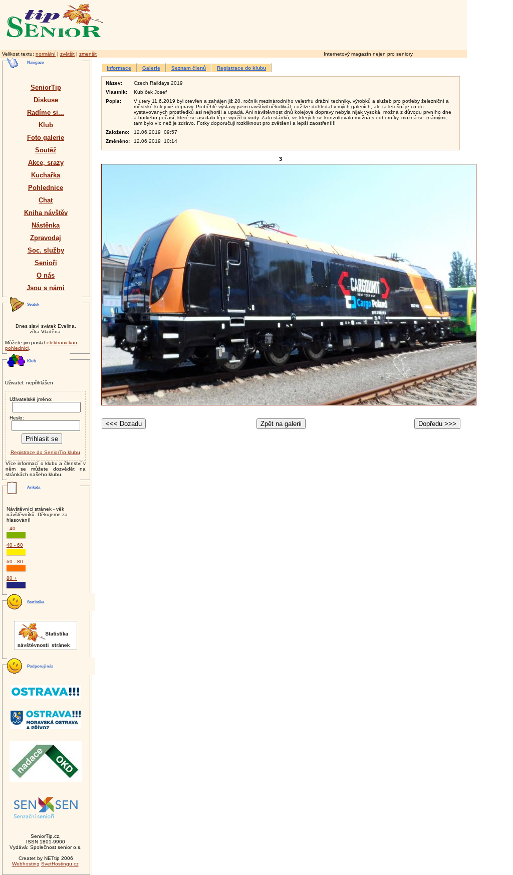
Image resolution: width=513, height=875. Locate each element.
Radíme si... (45, 112)
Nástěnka (46, 225)
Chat (46, 200)
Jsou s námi (46, 288)
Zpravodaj (45, 238)
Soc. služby (46, 250)
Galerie (151, 68)
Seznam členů (188, 68)
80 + (12, 578)
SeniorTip (46, 87)
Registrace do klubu (241, 68)
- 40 (11, 528)
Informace (119, 68)
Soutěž (46, 150)
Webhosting (26, 863)
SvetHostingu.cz (60, 863)
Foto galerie (45, 137)
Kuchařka (45, 175)
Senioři (46, 263)
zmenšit (88, 54)
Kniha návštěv (46, 212)
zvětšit (67, 54)
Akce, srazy (46, 162)
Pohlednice (45, 187)
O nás (46, 275)
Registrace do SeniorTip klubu (45, 452)
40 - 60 (15, 545)
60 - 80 (15, 561)
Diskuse (46, 100)
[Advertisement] (328, 24)
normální (46, 54)
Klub (46, 125)
